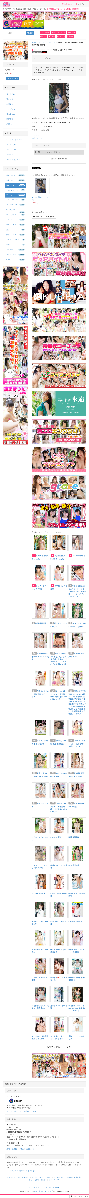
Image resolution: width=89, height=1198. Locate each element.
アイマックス (11, 145)
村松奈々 (43, 36)
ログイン (80, 4)
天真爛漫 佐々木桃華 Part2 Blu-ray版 (40, 656)
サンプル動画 (44, 32)
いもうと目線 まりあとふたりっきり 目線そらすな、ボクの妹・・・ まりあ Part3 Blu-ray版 (58, 659)
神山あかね (10, 114)
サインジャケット (15, 215)
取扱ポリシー (23, 1177)
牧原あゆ (70, 36)
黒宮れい (9, 124)
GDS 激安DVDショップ (43, 1191)
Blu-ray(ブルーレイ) (15, 210)
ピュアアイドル (15, 205)
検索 (31, 33)
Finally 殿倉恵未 (38, 893)
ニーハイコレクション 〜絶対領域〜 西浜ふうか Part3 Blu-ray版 (58, 695)
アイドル (52, 42)
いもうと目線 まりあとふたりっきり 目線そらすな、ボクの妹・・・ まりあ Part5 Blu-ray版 (77, 591)
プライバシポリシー (52, 1187)
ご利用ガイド (10, 1177)
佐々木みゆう (11, 94)
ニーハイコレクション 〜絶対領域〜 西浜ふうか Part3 (77, 743)
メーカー (15, 250)
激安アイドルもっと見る (59, 1047)
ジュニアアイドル (16, 190)
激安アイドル (37, 138)
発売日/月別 (15, 175)
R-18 (15, 260)
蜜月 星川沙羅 (73, 865)
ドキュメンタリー (15, 240)
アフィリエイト (35, 1187)
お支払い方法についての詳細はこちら (21, 1111)
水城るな (9, 104)
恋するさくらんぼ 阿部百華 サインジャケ (40, 694)
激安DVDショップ (39, 42)
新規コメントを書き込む (45, 216)
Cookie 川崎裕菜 (75, 921)
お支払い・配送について (41, 1177)
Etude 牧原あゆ (79, 556)
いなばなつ (61, 36)
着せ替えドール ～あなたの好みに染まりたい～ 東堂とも (77, 1008)
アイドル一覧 (15, 255)
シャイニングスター (14, 140)
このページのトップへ (80, 1196)
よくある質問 (59, 1177)
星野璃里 (52, 36)
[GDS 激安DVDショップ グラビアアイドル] (6, 4)
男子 (15, 230)
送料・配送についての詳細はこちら (20, 1149)
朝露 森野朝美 (73, 837)
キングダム (10, 155)
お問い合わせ (40, 1180)
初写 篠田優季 (40, 623)
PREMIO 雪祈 (56, 837)
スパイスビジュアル (14, 160)
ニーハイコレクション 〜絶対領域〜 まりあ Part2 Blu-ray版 (58, 807)
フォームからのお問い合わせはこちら (21, 1171)
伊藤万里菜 (71, 32)
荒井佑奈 (9, 99)
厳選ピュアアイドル (58, 32)
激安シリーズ (15, 235)
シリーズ (15, 220)
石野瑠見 (9, 119)
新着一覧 (15, 180)
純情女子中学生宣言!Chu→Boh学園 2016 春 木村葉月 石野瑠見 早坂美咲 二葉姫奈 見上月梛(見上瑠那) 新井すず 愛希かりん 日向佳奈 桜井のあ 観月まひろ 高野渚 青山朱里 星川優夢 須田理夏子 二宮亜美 (77, 702)
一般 (15, 245)
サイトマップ (54, 1180)
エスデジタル (11, 150)
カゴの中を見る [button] (12, 78)
